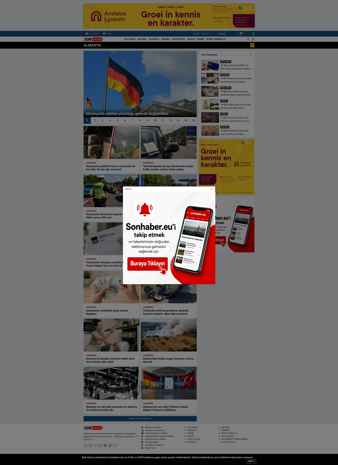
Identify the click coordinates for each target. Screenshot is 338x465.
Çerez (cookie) (89, 461)
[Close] (212, 189)
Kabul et (251, 461)
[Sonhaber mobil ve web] (169, 237)
